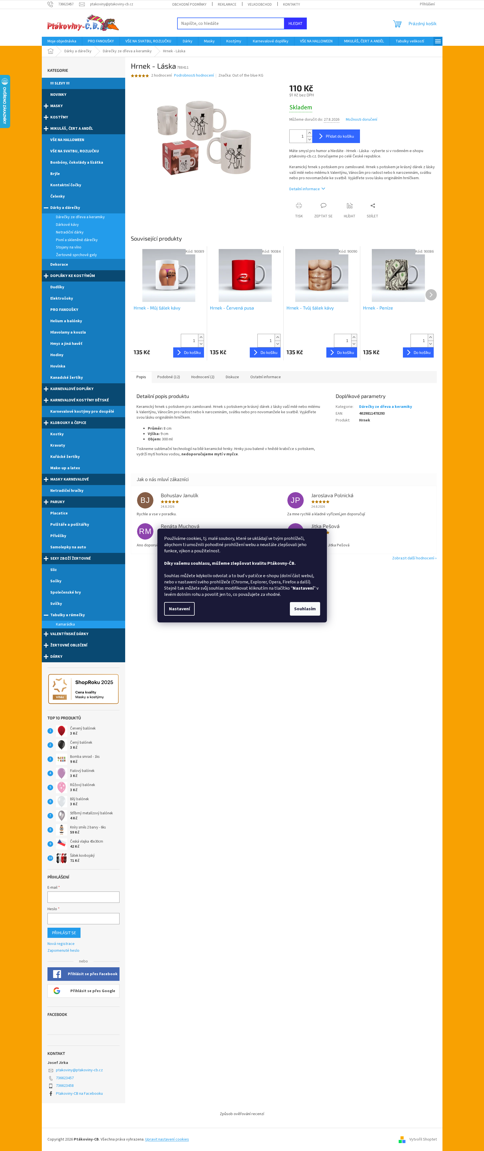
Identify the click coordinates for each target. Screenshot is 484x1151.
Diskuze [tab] (232, 377)
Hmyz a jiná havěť (66, 344)
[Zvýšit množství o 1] (309, 133)
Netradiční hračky (66, 491)
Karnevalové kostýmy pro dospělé (82, 411)
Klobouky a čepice (68, 423)
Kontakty (291, 4)
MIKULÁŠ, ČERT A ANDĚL (71, 128)
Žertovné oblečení (68, 645)
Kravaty (57, 445)
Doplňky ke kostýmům (72, 276)
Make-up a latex (65, 468)
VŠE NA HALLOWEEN (67, 140)
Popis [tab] (141, 377)
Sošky (55, 581)
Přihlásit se (64, 932)
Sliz (53, 570)
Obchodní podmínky (189, 4)
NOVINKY (58, 95)
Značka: (240, 75)
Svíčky (56, 604)
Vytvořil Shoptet (423, 1139)
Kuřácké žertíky (65, 457)
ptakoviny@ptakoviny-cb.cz (79, 1070)
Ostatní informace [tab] (265, 377)
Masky (56, 106)
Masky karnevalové (69, 479)
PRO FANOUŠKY (64, 310)
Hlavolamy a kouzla (68, 332)
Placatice (59, 513)
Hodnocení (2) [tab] (202, 377)
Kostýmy (59, 117)
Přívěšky (58, 536)
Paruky (57, 502)
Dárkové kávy (67, 225)
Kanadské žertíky (66, 377)
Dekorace (59, 264)
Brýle (55, 174)
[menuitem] (62, 41)
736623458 (65, 1086)
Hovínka (57, 366)
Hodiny (56, 355)
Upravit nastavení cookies (167, 1139)
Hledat (295, 23)
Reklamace (227, 4)
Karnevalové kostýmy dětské (79, 400)
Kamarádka (65, 624)
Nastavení (179, 609)
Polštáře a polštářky (69, 524)
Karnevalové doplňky (72, 389)
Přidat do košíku (340, 136)
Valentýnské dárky (69, 634)
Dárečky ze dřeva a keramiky (80, 217)
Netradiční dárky (70, 232)
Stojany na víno (68, 247)
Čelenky (57, 196)
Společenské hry (65, 592)
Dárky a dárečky (65, 208)
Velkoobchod (260, 4)
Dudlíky (57, 287)
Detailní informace (304, 189)
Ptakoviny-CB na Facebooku (79, 1093)
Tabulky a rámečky (67, 615)
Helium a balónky (66, 321)
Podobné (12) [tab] (168, 377)
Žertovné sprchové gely (76, 255)
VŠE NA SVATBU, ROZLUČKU (74, 151)
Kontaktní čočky (65, 185)
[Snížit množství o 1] (309, 139)
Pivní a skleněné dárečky (77, 240)
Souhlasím (305, 609)
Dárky (56, 656)
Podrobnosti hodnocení (194, 75)
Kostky (57, 434)
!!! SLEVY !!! (60, 83)
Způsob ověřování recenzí (242, 1114)
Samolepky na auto (68, 547)
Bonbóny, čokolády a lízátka (76, 162)
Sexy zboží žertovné (70, 558)
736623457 (65, 1078)
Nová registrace (61, 944)
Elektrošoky (61, 298)
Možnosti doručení (361, 119)
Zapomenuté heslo (63, 950)
